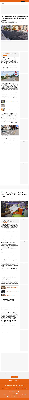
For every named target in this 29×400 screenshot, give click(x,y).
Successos (22, 385)
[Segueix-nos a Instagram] (5, 1)
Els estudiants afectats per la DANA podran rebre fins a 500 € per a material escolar (11, 101)
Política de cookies (18, 388)
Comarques (8, 385)
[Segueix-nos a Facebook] (3, 1)
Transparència (25, 388)
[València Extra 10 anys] (14, 381)
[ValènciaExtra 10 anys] (14, 1)
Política (11, 385)
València (2, 191)
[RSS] (6, 1)
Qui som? (6, 388)
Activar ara (4, 222)
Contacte (3, 388)
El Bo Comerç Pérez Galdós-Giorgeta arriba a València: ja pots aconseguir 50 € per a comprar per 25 (11, 287)
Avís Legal (9, 388)
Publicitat (22, 388)
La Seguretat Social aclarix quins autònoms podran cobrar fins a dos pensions (11, 109)
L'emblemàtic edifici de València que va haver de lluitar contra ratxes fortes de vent (11, 105)
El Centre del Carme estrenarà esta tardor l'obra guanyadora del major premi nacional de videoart (11, 291)
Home (1, 3)
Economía (14, 385)
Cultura (19, 385)
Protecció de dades (13, 388)
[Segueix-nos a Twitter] (4, 1)
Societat (16, 385)
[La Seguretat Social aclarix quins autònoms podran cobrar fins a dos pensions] (3, 109)
